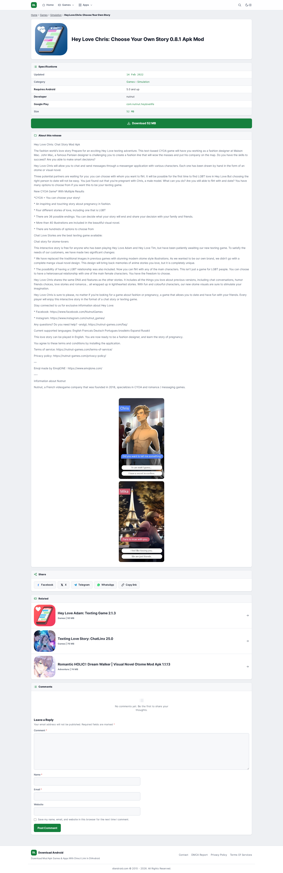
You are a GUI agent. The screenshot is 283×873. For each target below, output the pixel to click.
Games (66, 4)
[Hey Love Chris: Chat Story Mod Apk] (141, 438)
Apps (86, 4)
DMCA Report (199, 854)
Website (38, 804)
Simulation (56, 14)
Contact (183, 854)
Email (38, 789)
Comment (40, 730)
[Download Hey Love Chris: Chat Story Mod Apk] (141, 521)
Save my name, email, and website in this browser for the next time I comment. (83, 819)
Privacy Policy (219, 854)
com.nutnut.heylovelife (140, 104)
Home (50, 4)
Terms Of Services (241, 854)
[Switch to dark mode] (248, 5)
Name (38, 774)
